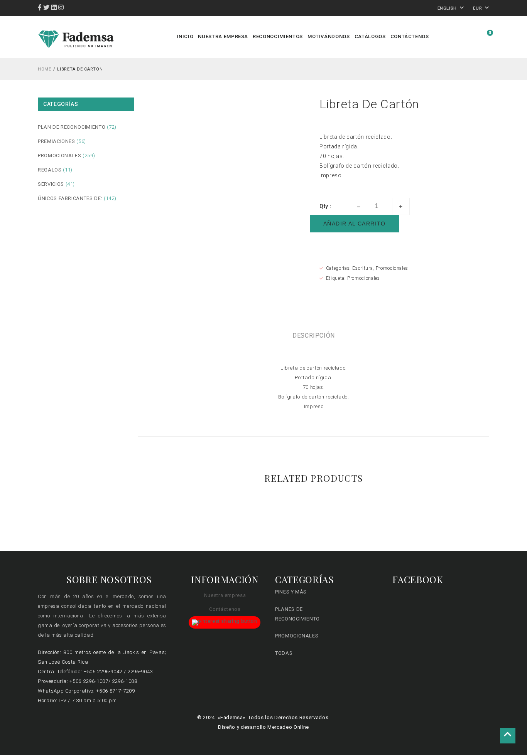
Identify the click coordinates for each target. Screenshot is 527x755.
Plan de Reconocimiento (71, 127)
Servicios (51, 184)
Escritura (362, 268)
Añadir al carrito (354, 223)
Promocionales (59, 155)
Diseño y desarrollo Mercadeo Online (263, 727)
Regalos (50, 170)
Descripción (313, 335)
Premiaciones (56, 141)
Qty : (325, 206)
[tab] (313, 335)
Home (44, 69)
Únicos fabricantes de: (70, 198)
